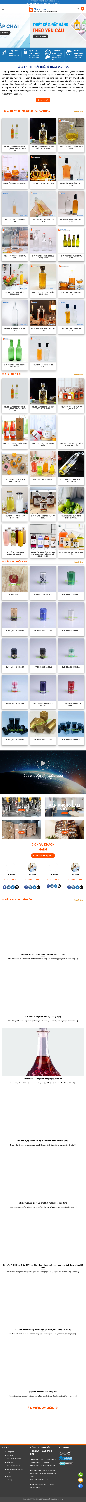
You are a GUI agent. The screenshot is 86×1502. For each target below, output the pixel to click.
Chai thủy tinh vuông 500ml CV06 (71, 184)
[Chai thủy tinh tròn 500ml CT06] (71, 313)
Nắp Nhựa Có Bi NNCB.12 (43, 740)
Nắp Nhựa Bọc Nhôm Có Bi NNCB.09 (43, 704)
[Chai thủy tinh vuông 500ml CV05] (15, 204)
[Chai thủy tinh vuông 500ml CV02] (15, 240)
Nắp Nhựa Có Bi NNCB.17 (43, 594)
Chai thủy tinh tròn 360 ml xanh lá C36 (14, 366)
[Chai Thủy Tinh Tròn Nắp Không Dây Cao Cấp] (15, 537)
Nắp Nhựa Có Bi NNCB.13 (71, 740)
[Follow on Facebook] (5, 887)
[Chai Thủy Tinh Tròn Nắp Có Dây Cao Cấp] (71, 464)
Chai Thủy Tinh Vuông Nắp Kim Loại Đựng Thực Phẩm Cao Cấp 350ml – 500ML (43, 554)
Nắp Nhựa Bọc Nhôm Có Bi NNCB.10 (71, 704)
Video (9, 1476)
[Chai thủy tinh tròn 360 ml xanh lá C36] (15, 349)
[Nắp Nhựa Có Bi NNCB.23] (71, 651)
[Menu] (3, 8)
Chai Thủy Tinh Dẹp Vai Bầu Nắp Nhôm (71, 553)
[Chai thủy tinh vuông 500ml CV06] (71, 168)
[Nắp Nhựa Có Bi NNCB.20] (43, 615)
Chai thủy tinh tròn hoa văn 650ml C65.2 (43, 293)
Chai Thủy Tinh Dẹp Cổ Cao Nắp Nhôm (43, 517)
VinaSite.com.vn (57, 1499)
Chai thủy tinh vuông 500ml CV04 (43, 220)
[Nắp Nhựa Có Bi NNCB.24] (15, 688)
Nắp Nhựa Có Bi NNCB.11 (15, 740)
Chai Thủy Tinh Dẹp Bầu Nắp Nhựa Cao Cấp (71, 408)
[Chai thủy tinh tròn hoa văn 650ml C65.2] (43, 277)
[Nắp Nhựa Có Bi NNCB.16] (71, 615)
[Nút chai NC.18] (15, 579)
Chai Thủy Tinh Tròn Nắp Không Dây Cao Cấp (14, 553)
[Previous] (4, 30)
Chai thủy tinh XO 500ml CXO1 (43, 183)
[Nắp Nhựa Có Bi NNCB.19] (15, 615)
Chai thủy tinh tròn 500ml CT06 (71, 329)
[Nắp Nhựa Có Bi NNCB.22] (43, 651)
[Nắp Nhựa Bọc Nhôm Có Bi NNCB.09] (43, 688)
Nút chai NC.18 (14, 594)
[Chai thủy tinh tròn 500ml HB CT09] (43, 313)
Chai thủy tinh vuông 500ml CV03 (71, 220)
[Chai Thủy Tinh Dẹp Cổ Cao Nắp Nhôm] (43, 500)
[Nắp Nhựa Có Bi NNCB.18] (71, 579)
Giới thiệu (10, 1455)
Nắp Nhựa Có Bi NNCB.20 (43, 631)
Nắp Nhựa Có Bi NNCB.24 (15, 703)
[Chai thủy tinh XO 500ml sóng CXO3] (71, 131)
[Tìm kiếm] (78, 9)
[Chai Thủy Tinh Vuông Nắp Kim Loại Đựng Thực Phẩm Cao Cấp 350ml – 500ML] (43, 537)
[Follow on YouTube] (69, 1453)
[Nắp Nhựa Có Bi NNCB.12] (43, 724)
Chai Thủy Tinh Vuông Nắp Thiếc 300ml (15, 517)
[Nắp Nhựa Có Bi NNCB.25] (15, 651)
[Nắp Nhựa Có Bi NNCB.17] (43, 579)
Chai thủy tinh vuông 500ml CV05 (15, 220)
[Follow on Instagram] (9, 887)
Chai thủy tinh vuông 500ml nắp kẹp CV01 (43, 257)
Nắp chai (10, 1462)
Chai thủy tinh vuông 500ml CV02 (15, 257)
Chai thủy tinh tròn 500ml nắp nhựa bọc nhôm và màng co (14, 149)
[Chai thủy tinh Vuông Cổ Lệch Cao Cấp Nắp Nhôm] (71, 428)
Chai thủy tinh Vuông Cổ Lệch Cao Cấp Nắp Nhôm (71, 444)
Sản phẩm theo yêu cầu (15, 1469)
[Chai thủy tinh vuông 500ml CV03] (71, 204)
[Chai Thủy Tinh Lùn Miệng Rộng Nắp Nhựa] (71, 500)
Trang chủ (10, 1452)
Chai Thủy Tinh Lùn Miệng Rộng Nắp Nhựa (71, 517)
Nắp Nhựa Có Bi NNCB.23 (71, 667)
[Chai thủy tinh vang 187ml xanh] (71, 240)
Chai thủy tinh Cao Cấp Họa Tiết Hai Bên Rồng (43, 148)
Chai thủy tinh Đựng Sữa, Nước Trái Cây (15, 444)
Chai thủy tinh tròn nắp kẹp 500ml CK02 (14, 293)
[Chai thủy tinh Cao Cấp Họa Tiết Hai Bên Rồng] (43, 131)
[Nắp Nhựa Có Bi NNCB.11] (15, 724)
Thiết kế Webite (42, 1499)
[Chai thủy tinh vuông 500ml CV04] (43, 204)
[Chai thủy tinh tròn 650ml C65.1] (15, 313)
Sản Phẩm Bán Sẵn (13, 1466)
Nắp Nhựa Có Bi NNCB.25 (15, 667)
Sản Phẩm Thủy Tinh (14, 1459)
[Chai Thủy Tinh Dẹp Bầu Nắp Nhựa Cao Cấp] (71, 391)
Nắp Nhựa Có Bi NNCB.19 (15, 631)
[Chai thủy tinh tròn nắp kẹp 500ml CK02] (15, 277)
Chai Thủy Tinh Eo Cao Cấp (43, 480)
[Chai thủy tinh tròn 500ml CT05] (43, 349)
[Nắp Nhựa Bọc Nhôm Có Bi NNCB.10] (71, 688)
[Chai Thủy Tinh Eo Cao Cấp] (43, 464)
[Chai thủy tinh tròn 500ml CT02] (71, 277)
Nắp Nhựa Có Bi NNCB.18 (71, 594)
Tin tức (9, 1473)
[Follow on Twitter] (13, 887)
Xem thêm (78, 111)
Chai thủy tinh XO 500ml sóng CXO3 (71, 148)
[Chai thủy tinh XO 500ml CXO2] (15, 168)
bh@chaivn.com (40, 1484)
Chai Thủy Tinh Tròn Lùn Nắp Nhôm (43, 444)
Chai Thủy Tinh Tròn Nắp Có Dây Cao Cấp (71, 480)
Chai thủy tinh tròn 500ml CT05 (43, 366)
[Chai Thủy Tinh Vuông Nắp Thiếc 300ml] (15, 500)
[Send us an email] (17, 887)
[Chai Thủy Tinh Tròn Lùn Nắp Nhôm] (43, 428)
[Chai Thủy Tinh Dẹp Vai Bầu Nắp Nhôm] (71, 537)
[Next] (81, 30)
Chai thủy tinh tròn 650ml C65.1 (14, 329)
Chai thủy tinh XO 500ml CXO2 (14, 183)
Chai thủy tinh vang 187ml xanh (71, 257)
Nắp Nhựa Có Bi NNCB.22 (43, 667)
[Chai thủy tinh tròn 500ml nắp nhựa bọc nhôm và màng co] (15, 131)
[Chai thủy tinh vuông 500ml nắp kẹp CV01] (43, 240)
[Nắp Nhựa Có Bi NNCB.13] (71, 724)
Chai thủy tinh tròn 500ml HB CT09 (43, 329)
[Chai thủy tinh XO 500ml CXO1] (43, 168)
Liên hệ (9, 1480)
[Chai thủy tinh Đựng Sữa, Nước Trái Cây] (15, 428)
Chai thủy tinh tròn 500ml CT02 (71, 293)
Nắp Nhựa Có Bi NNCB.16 (71, 631)
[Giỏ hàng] (82, 9)
